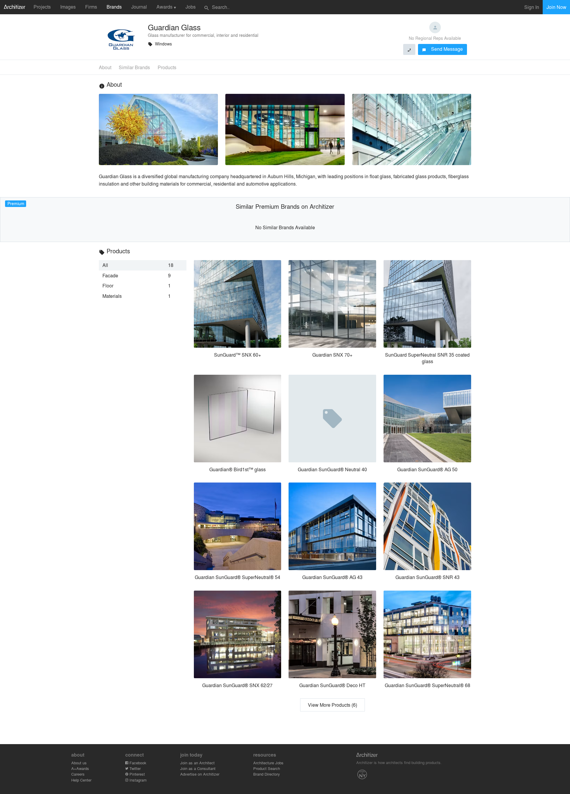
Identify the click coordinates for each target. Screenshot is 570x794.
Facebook (137, 762)
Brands (114, 6)
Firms (91, 6)
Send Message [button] (442, 48)
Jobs (191, 6)
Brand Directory (266, 774)
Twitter (134, 768)
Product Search (266, 768)
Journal (139, 6)
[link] (142, 265)
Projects (42, 6)
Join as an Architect (197, 762)
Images (68, 6)
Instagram (137, 780)
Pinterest (136, 774)
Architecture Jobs (268, 762)
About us (79, 762)
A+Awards (80, 768)
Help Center (81, 780)
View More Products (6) (332, 704)
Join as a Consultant (198, 768)
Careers (78, 774)
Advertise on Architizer (199, 774)
